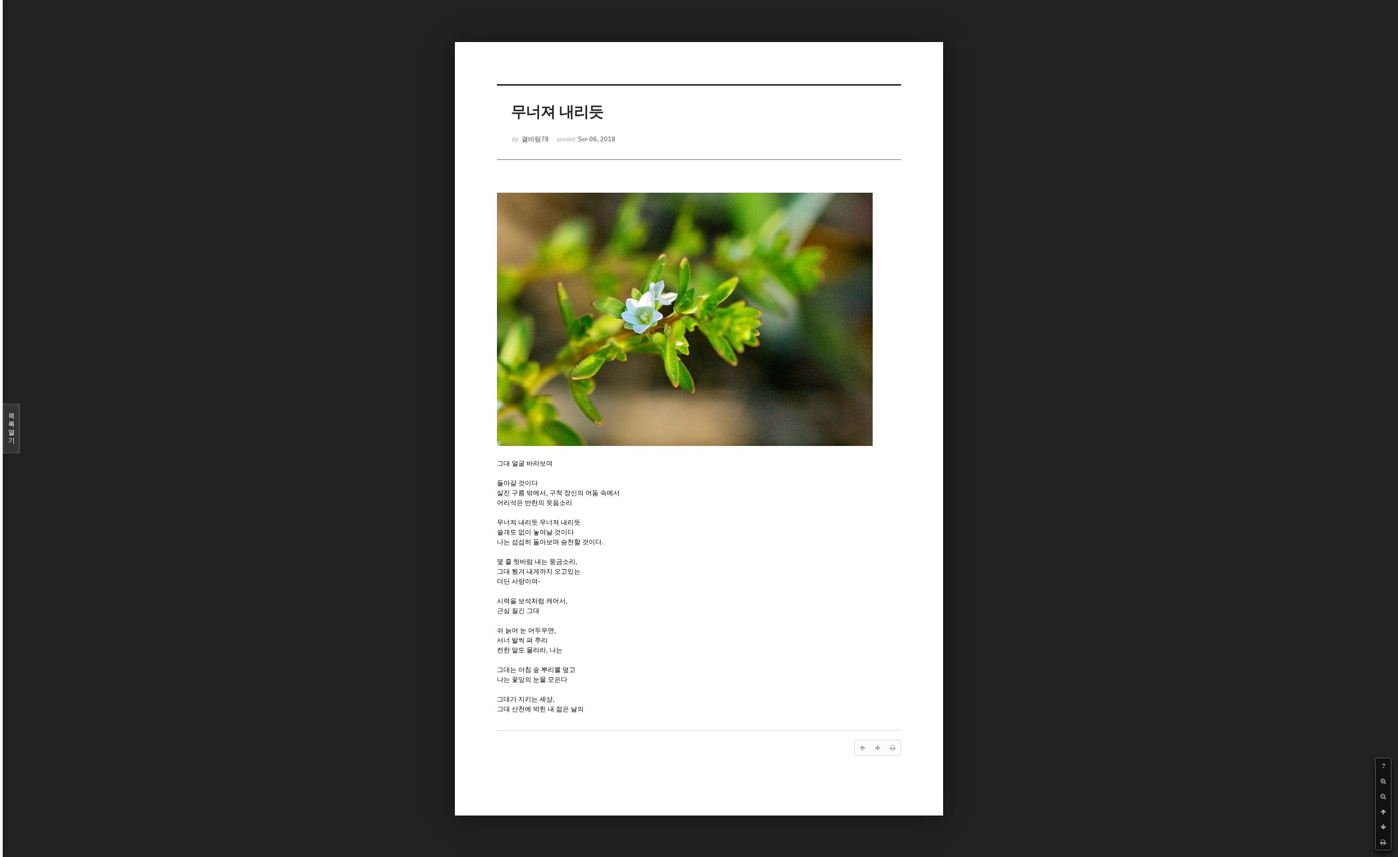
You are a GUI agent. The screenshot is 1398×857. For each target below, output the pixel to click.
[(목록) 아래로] (1383, 827)
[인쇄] (1383, 842)
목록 (11, 428)
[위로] (1383, 811)
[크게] (1383, 781)
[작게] (1383, 796)
